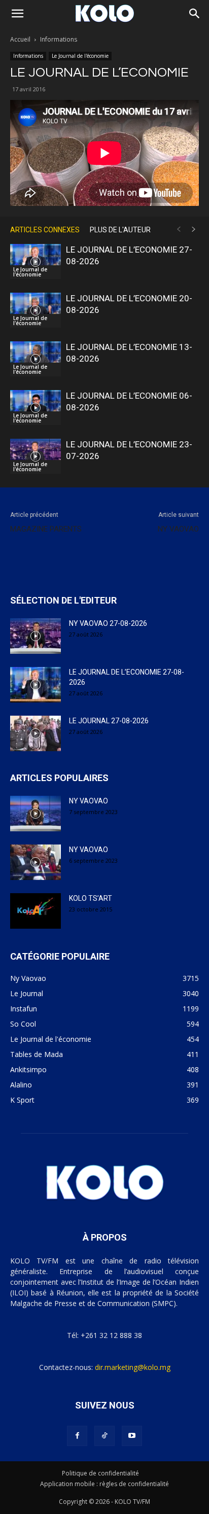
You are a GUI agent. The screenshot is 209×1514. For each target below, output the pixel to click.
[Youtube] (132, 1436)
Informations (58, 39)
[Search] (195, 13)
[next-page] (194, 229)
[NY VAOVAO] (35, 813)
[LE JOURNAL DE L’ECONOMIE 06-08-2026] (35, 407)
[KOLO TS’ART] (35, 911)
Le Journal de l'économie (80, 55)
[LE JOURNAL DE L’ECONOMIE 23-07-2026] (35, 456)
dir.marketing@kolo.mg (132, 1367)
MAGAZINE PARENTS (46, 529)
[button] (17, 13)
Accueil (20, 39)
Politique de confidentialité (100, 1473)
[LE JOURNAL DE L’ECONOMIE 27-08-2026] (35, 261)
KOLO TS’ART (90, 898)
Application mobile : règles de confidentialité (104, 1484)
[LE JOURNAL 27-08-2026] (35, 733)
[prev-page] (178, 229)
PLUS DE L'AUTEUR (120, 230)
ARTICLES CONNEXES (45, 230)
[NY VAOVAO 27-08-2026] (35, 636)
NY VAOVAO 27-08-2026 (108, 623)
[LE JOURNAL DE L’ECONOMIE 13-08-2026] (35, 358)
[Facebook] (77, 1436)
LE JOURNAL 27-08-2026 (109, 721)
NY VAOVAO (178, 529)
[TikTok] (104, 1436)
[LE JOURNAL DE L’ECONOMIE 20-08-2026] (35, 310)
